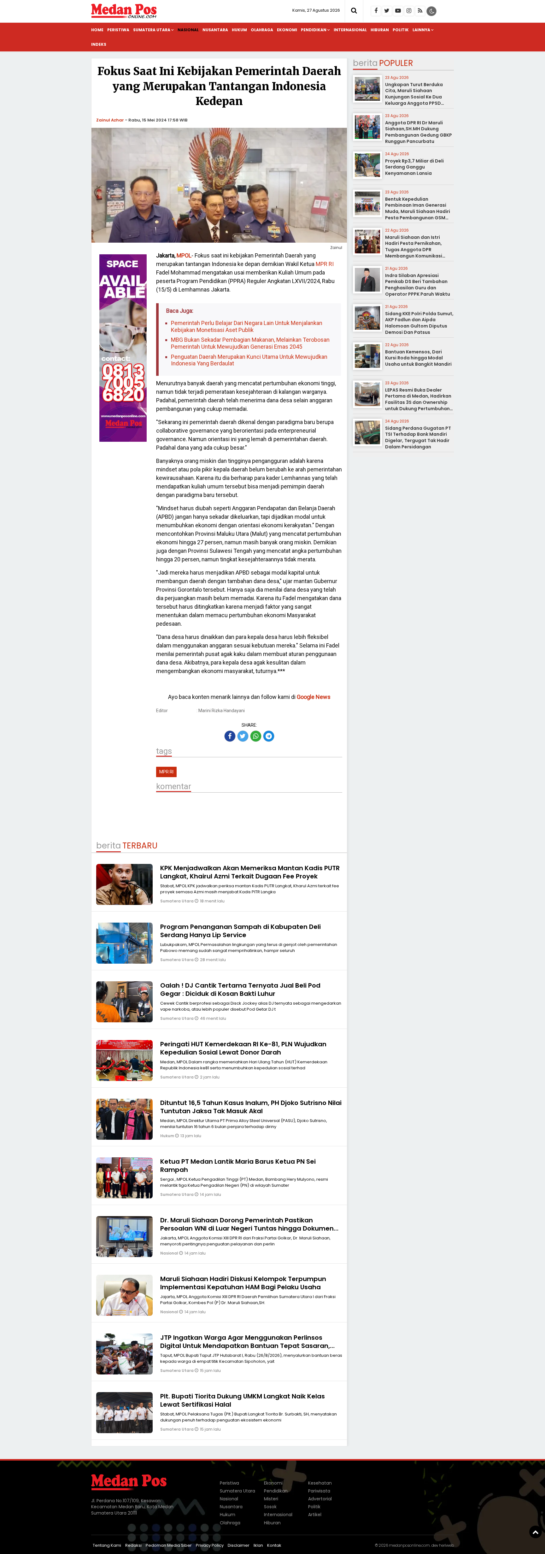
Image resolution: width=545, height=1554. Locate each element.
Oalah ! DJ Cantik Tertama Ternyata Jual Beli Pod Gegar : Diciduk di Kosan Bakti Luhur (240, 989)
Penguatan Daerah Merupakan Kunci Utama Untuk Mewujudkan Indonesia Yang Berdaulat (249, 360)
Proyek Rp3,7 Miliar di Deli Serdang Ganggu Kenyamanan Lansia (414, 167)
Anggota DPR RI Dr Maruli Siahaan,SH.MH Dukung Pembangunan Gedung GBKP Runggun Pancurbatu (418, 132)
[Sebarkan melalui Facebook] (230, 736)
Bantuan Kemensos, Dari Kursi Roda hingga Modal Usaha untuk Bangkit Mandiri (418, 358)
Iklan (258, 1545)
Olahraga (262, 29)
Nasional (188, 29)
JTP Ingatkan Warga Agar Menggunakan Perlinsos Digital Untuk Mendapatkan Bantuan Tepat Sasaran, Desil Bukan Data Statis (245, 1345)
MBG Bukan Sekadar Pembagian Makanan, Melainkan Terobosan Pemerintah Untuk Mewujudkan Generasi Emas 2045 (250, 343)
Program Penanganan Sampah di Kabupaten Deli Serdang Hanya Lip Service (240, 930)
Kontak (274, 1545)
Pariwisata (319, 1491)
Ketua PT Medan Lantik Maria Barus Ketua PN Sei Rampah (238, 1165)
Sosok (270, 1507)
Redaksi (133, 1545)
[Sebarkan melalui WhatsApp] (255, 736)
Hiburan (380, 29)
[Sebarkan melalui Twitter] (243, 736)
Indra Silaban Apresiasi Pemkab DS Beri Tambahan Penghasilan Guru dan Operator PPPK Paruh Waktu (417, 284)
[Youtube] (398, 11)
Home (97, 29)
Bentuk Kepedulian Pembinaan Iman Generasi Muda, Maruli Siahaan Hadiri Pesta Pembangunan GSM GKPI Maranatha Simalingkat (418, 211)
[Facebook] (376, 11)
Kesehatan (320, 1483)
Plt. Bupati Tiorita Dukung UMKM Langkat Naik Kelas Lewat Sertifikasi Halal (242, 1400)
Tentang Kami (107, 1545)
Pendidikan (313, 29)
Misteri (271, 1499)
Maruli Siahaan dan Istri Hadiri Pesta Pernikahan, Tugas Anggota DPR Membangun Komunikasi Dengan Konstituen (413, 249)
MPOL (184, 255)
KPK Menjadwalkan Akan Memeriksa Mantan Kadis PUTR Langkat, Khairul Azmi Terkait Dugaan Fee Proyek (250, 872)
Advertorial (320, 1499)
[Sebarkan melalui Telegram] (268, 736)
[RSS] (420, 11)
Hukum (239, 29)
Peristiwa (118, 29)
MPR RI (325, 264)
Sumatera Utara (151, 29)
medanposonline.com (409, 1545)
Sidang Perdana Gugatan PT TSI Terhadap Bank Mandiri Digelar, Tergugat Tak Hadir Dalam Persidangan (418, 437)
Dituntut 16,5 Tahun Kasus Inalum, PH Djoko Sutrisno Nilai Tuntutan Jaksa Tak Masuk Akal (251, 1106)
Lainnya (421, 29)
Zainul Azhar (110, 120)
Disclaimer (238, 1545)
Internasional (350, 29)
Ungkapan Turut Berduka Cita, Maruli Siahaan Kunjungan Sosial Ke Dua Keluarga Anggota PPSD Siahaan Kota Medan (414, 96)
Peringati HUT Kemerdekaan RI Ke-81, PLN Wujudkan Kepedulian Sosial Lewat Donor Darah (243, 1048)
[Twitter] (387, 11)
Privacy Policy (210, 1545)
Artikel (314, 1514)
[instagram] (409, 11)
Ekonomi (287, 29)
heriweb (446, 1545)
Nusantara (215, 29)
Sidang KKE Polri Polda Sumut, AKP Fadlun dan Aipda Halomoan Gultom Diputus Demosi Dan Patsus (419, 322)
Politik (401, 29)
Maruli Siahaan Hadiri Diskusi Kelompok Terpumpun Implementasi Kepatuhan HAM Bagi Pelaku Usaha (243, 1282)
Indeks (98, 44)
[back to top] (535, 1532)
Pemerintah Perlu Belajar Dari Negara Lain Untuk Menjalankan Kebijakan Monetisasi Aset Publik (246, 326)
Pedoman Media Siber (169, 1545)
